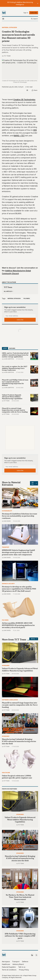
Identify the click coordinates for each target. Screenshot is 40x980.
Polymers (26, 298)
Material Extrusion (9, 27)
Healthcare (6, 772)
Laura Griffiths (9, 359)
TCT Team (7, 56)
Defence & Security (8, 583)
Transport (5, 547)
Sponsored (5, 665)
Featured (12, 348)
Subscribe (20, 320)
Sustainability (7, 511)
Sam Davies (7, 521)
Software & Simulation (10, 700)
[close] (37, 3)
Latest (5, 348)
